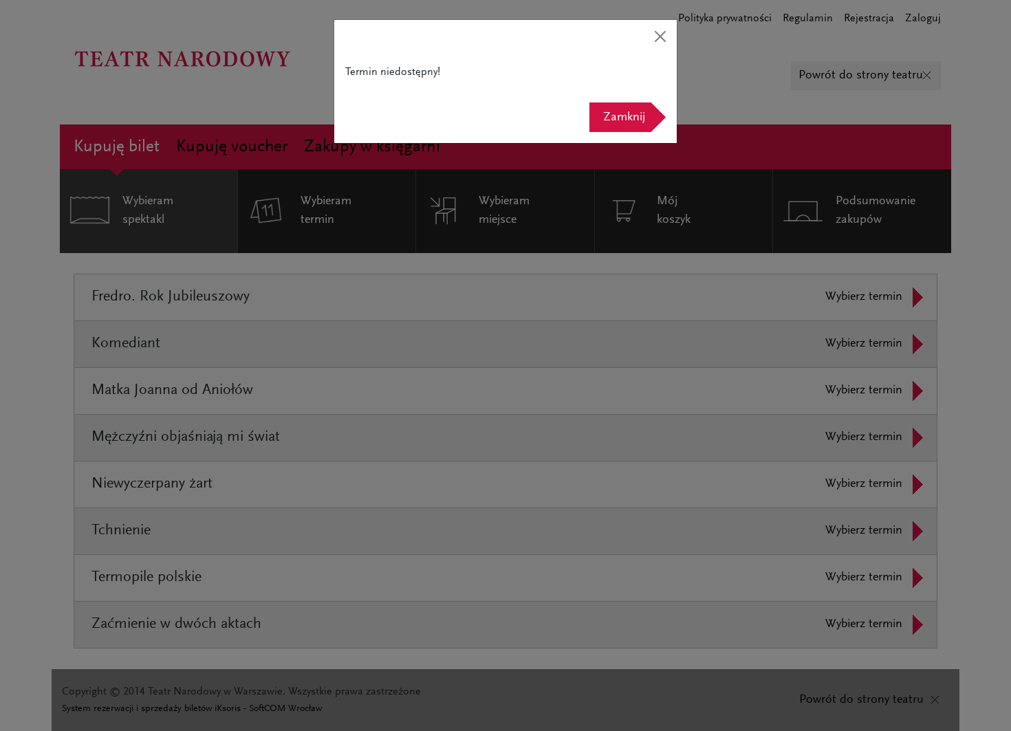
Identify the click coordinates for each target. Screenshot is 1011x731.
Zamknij (624, 117)
